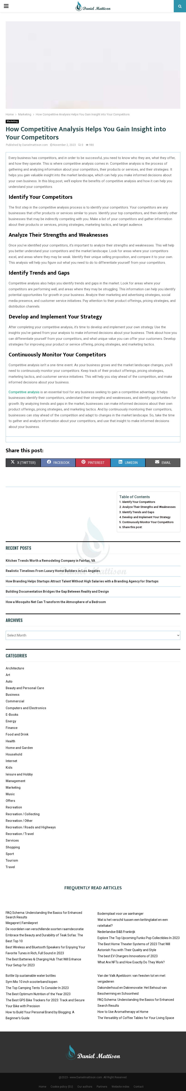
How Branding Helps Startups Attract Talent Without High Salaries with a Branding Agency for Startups (82, 581)
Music (10, 794)
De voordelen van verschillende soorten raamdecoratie (45, 929)
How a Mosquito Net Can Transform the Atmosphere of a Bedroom (56, 602)
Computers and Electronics (26, 708)
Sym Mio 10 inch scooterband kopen (31, 982)
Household (14, 754)
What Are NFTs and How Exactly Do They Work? (131, 962)
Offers (10, 801)
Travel (10, 867)
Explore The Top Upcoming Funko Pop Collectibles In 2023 (139, 938)
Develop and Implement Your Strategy (146, 517)
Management (15, 781)
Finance (11, 728)
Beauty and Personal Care (25, 688)
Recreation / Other (19, 821)
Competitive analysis (24, 392)
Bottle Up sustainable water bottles (31, 975)
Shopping (13, 847)
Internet (11, 761)
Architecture (15, 668)
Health (10, 741)
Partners (102, 1086)
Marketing (12, 121)
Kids (9, 767)
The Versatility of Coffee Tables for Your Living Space (136, 1018)
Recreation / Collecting (23, 814)
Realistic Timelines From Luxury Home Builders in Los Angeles (53, 571)
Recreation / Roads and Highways (31, 827)
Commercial (15, 701)
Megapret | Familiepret (22, 923)
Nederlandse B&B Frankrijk (116, 932)
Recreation (14, 807)
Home (42, 1086)
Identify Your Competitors (138, 502)
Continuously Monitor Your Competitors (148, 522)
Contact (139, 1086)
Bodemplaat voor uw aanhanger (121, 913)
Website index (120, 1086)
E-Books (12, 714)
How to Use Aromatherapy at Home (123, 1012)
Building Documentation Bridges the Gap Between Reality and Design (57, 591)
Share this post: (132, 527)
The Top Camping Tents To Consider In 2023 (37, 988)
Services (12, 840)
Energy (11, 721)
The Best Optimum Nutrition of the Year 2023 (38, 994)
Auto (9, 681)
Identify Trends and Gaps (138, 512)
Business (13, 694)
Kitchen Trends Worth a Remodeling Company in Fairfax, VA (50, 560)
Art (8, 675)
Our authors (84, 1086)
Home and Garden (19, 748)
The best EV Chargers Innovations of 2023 (128, 956)
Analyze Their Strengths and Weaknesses (149, 507)
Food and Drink (17, 734)
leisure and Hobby (19, 774)
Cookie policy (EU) (62, 1086)
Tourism (12, 860)
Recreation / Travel (20, 834)
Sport (10, 854)
